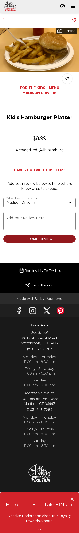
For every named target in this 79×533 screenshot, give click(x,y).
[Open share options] (74, 20)
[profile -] (62, 6)
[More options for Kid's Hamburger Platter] (67, 79)
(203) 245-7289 (39, 410)
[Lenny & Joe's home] (22, 6)
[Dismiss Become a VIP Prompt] (72, 499)
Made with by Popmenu (33, 298)
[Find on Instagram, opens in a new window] (32, 311)
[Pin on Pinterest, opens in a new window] (60, 311)
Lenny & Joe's (39, 473)
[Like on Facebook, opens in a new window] (19, 311)
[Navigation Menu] (73, 6)
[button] (5, 20)
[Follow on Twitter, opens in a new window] (46, 311)
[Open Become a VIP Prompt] (39, 529)
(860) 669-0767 (39, 349)
